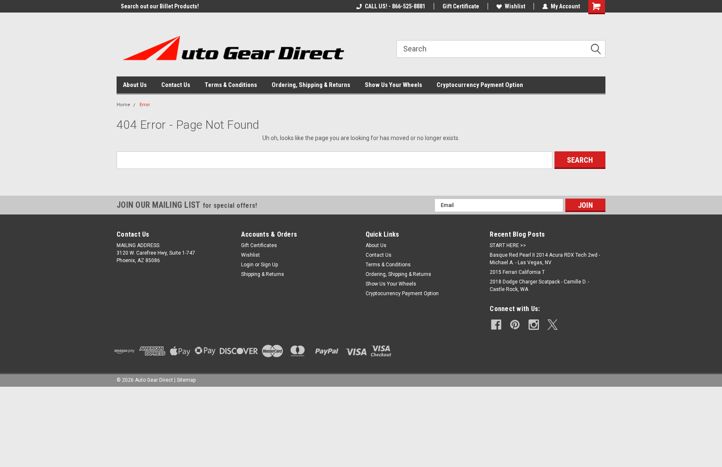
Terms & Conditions (231, 85)
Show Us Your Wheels (393, 85)
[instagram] (534, 324)
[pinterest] (515, 324)
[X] (552, 324)
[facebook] (496, 324)
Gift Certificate (460, 6)
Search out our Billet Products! (156, 6)
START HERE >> (508, 245)
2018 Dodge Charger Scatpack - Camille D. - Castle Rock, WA (539, 285)
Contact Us (175, 85)
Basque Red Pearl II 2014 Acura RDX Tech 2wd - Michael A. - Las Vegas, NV (545, 258)
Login (247, 265)
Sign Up (269, 265)
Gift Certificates (259, 245)
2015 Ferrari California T (517, 272)
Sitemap (186, 380)
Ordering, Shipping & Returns (311, 85)
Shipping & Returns (262, 274)
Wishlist (515, 6)
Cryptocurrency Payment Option (480, 85)
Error (145, 104)
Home (123, 104)
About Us (135, 85)
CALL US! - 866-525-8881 (395, 6)
